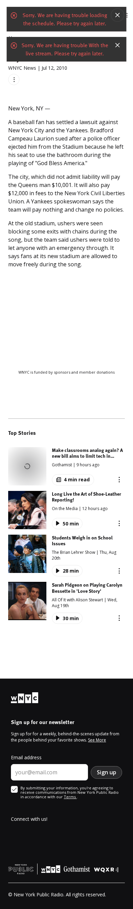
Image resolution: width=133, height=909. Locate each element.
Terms (70, 796)
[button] (66, 466)
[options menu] (13, 79)
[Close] (117, 15)
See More (97, 740)
